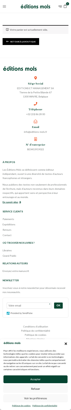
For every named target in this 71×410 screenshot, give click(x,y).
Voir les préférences (35, 398)
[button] (66, 343)
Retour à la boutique (23, 41)
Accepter (35, 379)
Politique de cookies (21, 405)
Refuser (35, 388)
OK (58, 305)
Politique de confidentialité (44, 405)
